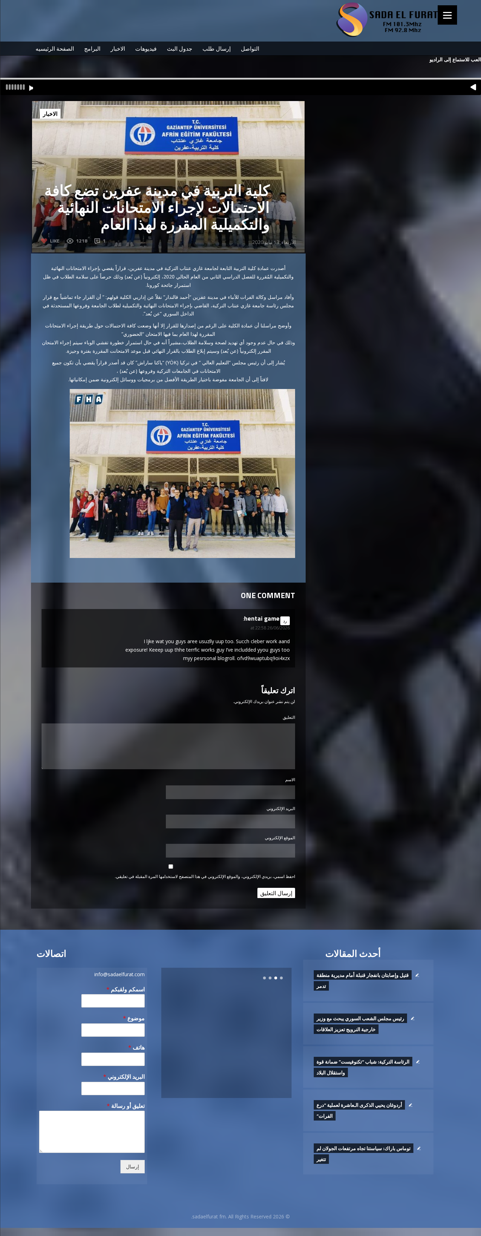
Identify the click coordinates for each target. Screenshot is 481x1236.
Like (55, 240)
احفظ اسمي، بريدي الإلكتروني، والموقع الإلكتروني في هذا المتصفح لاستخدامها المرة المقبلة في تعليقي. (205, 876)
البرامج (92, 48)
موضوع (134, 1018)
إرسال (132, 1166)
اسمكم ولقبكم (125, 989)
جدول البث (179, 48)
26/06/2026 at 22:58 (270, 628)
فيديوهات (146, 48)
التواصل (250, 48)
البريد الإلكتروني (281, 808)
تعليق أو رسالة (126, 1106)
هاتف (136, 1047)
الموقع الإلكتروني (280, 838)
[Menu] (447, 15)
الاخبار (118, 48)
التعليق (289, 717)
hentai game (262, 618)
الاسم (290, 780)
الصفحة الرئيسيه (55, 48)
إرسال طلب (216, 48)
